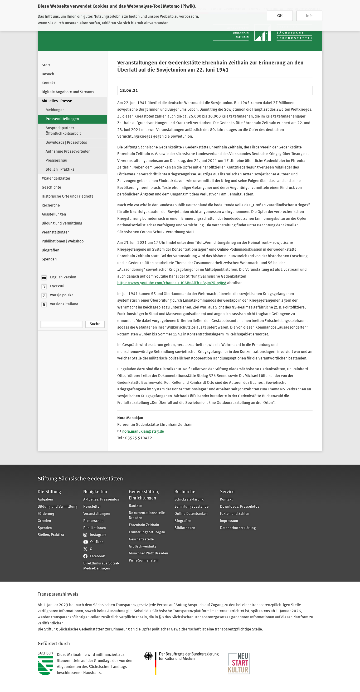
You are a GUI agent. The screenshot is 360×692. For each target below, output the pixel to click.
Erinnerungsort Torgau (147, 532)
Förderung (46, 514)
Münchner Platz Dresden (148, 553)
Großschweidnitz (142, 546)
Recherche (51, 206)
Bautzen (135, 506)
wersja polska (61, 295)
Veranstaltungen (56, 233)
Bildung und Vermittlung (62, 224)
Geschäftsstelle (141, 539)
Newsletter (92, 506)
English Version (62, 277)
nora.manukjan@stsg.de (143, 432)
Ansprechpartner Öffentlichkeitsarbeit (63, 131)
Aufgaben (45, 499)
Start (46, 65)
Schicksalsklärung (189, 499)
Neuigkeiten (95, 492)
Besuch (48, 74)
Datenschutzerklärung (238, 528)
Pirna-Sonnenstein (144, 560)
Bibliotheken (184, 528)
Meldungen (55, 110)
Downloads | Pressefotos (66, 143)
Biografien (50, 251)
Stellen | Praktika (60, 170)
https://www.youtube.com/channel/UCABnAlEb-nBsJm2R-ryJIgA (171, 283)
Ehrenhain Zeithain (144, 525)
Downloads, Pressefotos (239, 506)
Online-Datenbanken (191, 514)
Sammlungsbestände (191, 506)
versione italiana (63, 304)
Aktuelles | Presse (57, 101)
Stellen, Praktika (51, 535)
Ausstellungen (54, 215)
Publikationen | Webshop (63, 242)
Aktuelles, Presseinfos (101, 499)
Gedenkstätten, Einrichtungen (144, 495)
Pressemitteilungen (62, 119)
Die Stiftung (49, 492)
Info (309, 15)
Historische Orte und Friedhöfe (68, 197)
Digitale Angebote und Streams (68, 92)
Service (227, 492)
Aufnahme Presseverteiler (68, 152)
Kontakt (48, 83)
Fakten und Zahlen (234, 514)
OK (280, 15)
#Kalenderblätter (56, 179)
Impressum (229, 521)
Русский (57, 286)
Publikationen (94, 528)
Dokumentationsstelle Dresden (147, 515)
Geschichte (51, 188)
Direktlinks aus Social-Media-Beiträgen (101, 566)
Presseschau (56, 161)
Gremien (44, 521)
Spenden (49, 259)
